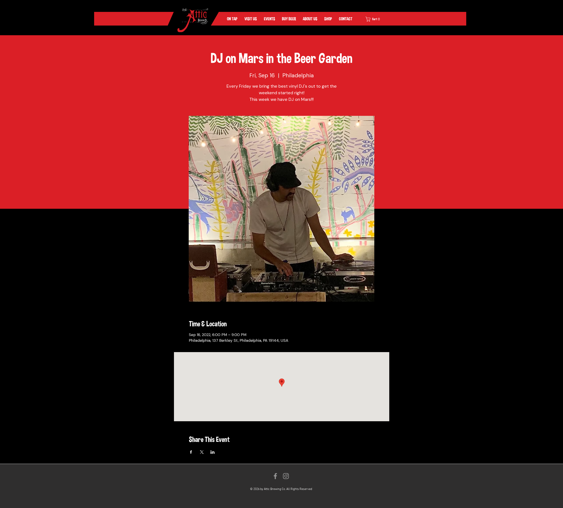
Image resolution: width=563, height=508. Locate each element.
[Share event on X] (202, 452)
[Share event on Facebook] (191, 452)
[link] (376, 19)
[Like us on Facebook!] (275, 476)
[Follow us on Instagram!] (286, 476)
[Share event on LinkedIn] (212, 452)
